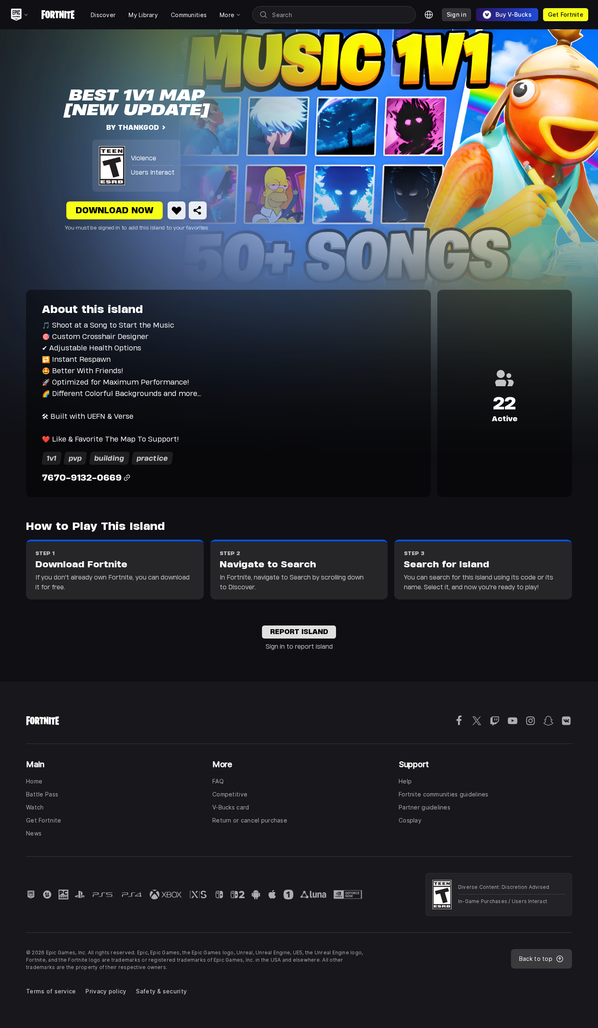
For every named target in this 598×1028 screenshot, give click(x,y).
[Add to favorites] (177, 210)
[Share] (198, 210)
